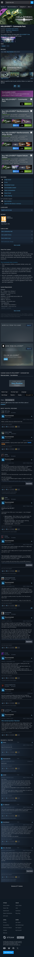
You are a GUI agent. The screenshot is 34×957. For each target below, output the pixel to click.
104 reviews (13, 433)
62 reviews (13, 412)
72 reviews (13, 537)
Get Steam (18, 922)
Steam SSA (5, 908)
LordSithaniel (8, 710)
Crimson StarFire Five (10, 684)
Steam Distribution (7, 913)
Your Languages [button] (9, 400)
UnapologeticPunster (10, 577)
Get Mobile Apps (8, 952)
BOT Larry (7, 411)
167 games (7, 456)
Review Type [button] (4, 391)
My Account (19, 930)
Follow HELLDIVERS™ (11, 355)
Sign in (2, 81)
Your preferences (14, 375)
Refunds (5, 932)
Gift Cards (5, 916)
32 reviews (13, 456)
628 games (7, 614)
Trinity (6, 653)
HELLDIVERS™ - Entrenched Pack (19, 139)
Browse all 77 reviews (17, 886)
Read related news (6, 238)
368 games (7, 579)
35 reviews (13, 614)
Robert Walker (8, 432)
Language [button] (23, 391)
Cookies (5, 930)
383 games (7, 711)
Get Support (18, 927)
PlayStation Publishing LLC (12, 30)
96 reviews (13, 499)
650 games (7, 654)
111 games (7, 686)
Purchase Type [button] (14, 391)
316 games (7, 537)
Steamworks (6, 910)
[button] (3, 7)
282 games (7, 499)
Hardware (18, 910)
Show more (16, 140)
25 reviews (13, 579)
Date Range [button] (4, 395)
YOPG (6, 497)
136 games (7, 412)
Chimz (6, 536)
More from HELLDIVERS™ (14, 346)
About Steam (6, 905)
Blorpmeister (8, 612)
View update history (6, 234)
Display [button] (19, 395)
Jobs (17, 908)
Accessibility (6, 925)
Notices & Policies (7, 927)
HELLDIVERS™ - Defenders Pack (9, 116)
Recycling (18, 913)
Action (3, 46)
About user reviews (5, 375)
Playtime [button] (13, 395)
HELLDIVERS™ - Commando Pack (19, 114)
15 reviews (13, 654)
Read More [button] (29, 483)
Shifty (6, 454)
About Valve (18, 905)
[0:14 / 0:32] (17, 62)
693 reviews (13, 711)
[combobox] (18, 2)
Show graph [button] (28, 395)
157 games (7, 433)
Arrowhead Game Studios (12, 28)
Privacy (5, 922)
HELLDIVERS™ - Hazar (7, 140)
